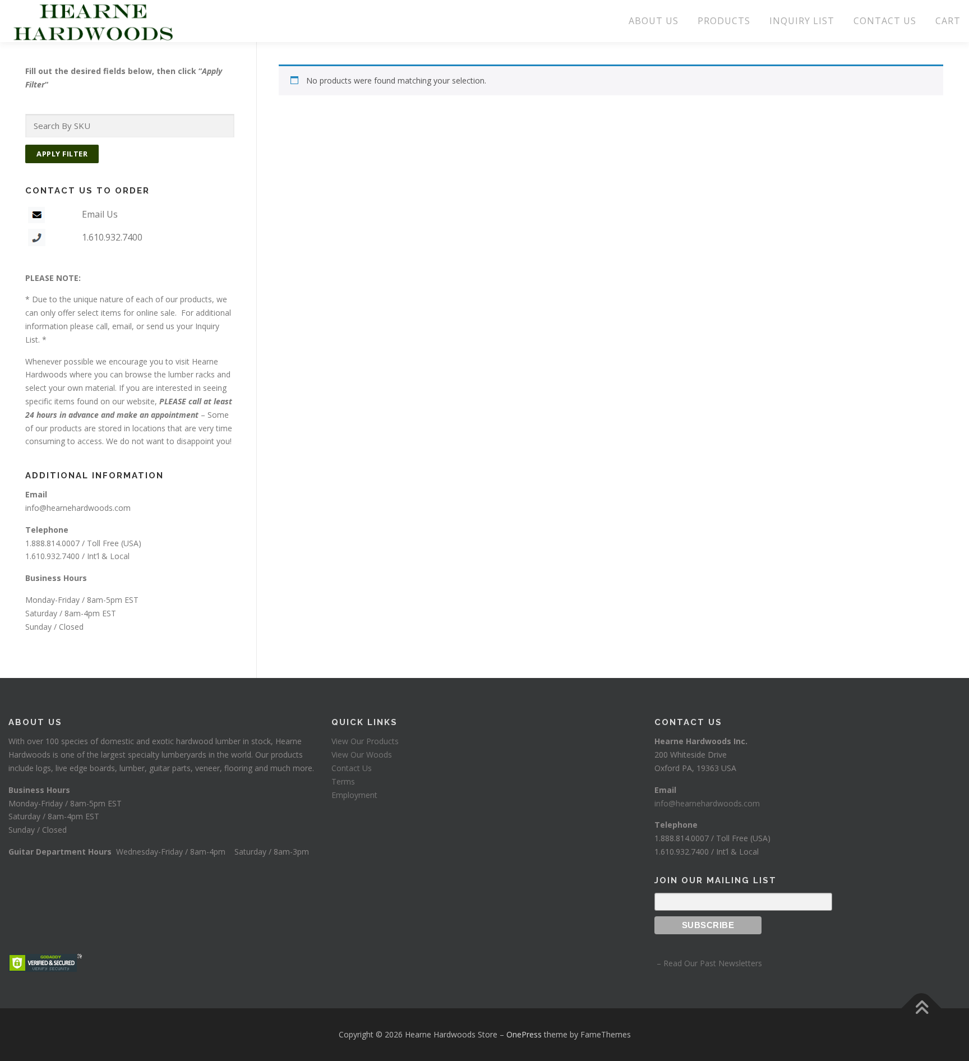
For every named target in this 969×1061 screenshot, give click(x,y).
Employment (354, 795)
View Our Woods (361, 754)
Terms (343, 781)
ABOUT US (654, 21)
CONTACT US (884, 21)
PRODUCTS (724, 21)
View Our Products (365, 741)
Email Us (100, 214)
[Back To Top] (922, 1008)
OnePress (524, 1034)
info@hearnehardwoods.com (78, 507)
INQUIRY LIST (801, 21)
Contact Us (351, 768)
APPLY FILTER (61, 154)
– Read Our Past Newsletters (708, 963)
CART (948, 21)
